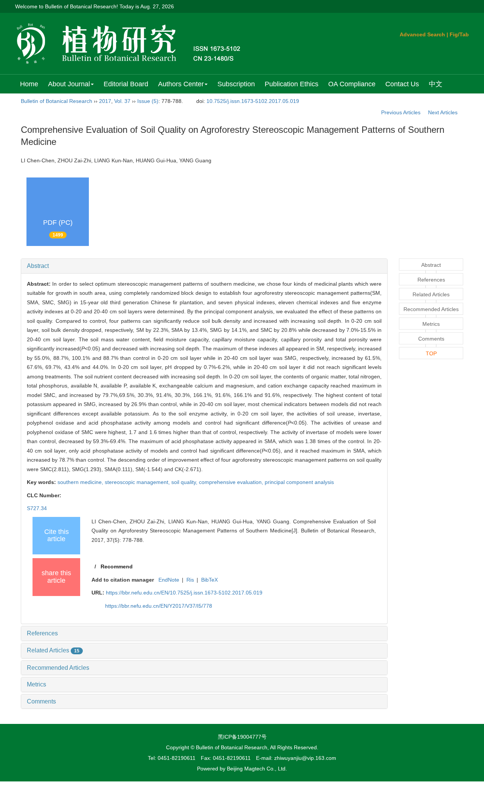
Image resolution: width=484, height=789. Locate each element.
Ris (190, 580)
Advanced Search (422, 34)
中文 (435, 84)
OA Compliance (351, 84)
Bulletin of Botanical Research (56, 101)
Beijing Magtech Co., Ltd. (257, 769)
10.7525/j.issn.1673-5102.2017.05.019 (252, 101)
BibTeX (209, 580)
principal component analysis (299, 482)
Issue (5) (147, 101)
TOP (431, 353)
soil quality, (185, 482)
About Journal (69, 84)
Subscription (236, 84)
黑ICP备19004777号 (242, 737)
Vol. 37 (122, 101)
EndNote (168, 580)
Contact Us (402, 84)
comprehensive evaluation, (232, 482)
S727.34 (37, 508)
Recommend (117, 566)
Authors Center (181, 84)
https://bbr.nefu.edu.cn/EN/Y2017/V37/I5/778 (158, 606)
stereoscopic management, (138, 482)
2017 (105, 101)
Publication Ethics (291, 84)
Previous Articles (401, 112)
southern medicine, (81, 482)
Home (29, 84)
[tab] (204, 266)
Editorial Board (126, 84)
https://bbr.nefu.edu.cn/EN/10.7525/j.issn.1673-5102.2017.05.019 (184, 593)
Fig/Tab (459, 34)
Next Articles (443, 112)
